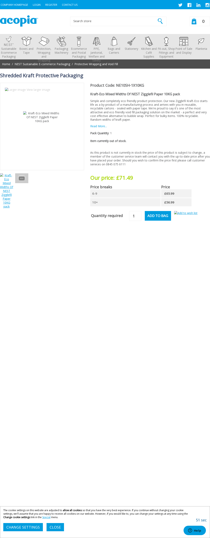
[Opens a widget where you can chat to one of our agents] (194, 531)
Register (51, 5)
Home (6, 64)
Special (46, 517)
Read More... (98, 126)
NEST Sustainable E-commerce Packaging (42, 64)
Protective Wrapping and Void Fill (96, 64)
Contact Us (70, 5)
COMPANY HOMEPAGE (14, 5)
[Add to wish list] (185, 213)
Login (37, 5)
